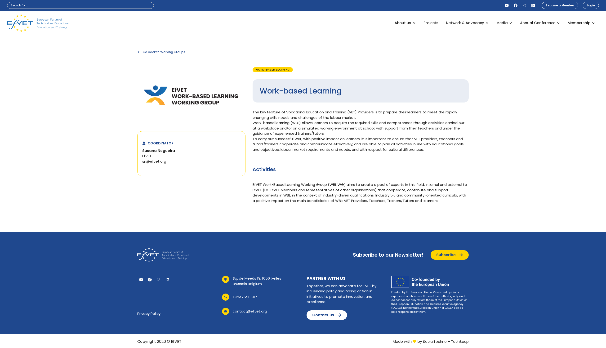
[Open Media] (510, 23)
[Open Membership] (593, 23)
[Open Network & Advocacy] (487, 23)
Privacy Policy (148, 313)
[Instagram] (524, 5)
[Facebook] (515, 5)
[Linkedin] (533, 5)
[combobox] (80, 5)
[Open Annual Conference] (558, 23)
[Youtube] (507, 5)
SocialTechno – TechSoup (446, 341)
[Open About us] (414, 23)
